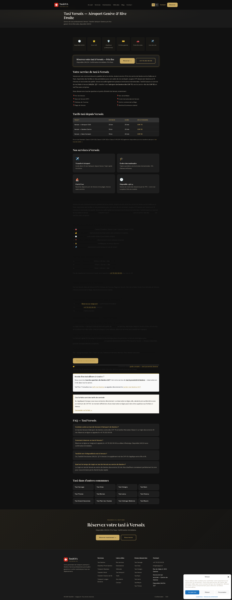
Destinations (107, 5)
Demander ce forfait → (83, 410)
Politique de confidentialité (211, 596)
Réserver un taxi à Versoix (85, 361)
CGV (166, 597)
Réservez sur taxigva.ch (90, 304)
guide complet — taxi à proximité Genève (144, 366)
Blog (123, 5)
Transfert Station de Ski (105, 576)
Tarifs (117, 576)
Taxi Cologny (138, 569)
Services (97, 5)
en (157, 5)
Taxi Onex (137, 566)
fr (153, 5)
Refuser (207, 592)
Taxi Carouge (138, 562)
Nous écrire (128, 537)
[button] (228, 577)
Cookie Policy (199, 596)
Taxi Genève (101, 562)
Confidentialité (159, 597)
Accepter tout (192, 592)
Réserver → (127, 61)
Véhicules (116, 5)
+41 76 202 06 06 (145, 61)
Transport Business (103, 569)
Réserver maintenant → (107, 537)
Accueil (90, 5)
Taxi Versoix (138, 572)
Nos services (120, 562)
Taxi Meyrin (137, 582)
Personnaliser (222, 592)
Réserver (172, 5)
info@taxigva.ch (158, 566)
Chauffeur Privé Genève (105, 566)
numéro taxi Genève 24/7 (132, 387)
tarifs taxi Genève (98, 387)
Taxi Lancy (137, 579)
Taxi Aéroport (120, 572)
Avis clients (119, 579)
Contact (129, 5)
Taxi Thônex (138, 586)
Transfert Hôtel (102, 572)
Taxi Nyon (137, 576)
